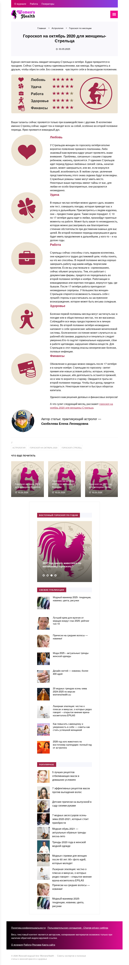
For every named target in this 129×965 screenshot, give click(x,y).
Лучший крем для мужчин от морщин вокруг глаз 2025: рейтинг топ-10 (71, 620)
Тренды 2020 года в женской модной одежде (69, 844)
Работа (27, 944)
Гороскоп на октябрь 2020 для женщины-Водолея (63, 484)
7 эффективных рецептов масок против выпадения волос (71, 790)
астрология (18, 447)
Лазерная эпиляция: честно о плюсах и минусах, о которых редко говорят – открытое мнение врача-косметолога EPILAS (72, 710)
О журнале (17, 944)
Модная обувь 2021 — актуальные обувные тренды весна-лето (69, 832)
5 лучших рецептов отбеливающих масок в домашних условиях (65, 775)
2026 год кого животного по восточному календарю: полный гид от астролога (72, 744)
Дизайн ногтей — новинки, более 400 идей (70, 672)
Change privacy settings (95, 927)
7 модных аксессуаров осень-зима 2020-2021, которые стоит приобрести (70, 819)
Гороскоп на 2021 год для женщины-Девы (100, 485)
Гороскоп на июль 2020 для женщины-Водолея (27, 485)
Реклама (36, 944)
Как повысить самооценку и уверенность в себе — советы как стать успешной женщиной (71, 726)
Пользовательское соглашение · (65, 927)
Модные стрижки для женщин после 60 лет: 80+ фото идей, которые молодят (69, 859)
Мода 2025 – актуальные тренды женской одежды (71, 654)
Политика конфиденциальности (28, 927)
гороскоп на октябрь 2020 (43, 447)
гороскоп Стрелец (71, 447)
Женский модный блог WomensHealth (34, 16)
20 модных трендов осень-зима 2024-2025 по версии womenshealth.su (70, 691)
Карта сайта (48, 944)
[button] (44, 575)
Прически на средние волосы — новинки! (70, 637)
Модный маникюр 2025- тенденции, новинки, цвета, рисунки (72, 599)
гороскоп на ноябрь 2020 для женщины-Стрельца (81, 405)
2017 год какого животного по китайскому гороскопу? (62, 564)
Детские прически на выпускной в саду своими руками (72, 803)
